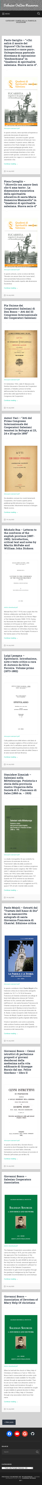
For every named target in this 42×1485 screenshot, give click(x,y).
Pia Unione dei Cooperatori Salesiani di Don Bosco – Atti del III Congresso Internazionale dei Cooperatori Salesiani (20, 312)
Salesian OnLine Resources (21, 5)
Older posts (9, 1422)
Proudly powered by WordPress (17, 1477)
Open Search (38, 14)
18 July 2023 (10, 171)
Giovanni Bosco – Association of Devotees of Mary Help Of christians (21, 1299)
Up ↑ (21, 1480)
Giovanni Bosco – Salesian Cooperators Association (17, 1179)
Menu (7, 14)
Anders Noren (29, 1478)
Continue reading (15, 164)
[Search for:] (21, 1452)
